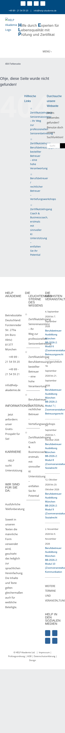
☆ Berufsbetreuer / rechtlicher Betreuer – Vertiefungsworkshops (33, 409)
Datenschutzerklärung (45, 656)
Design (32, 660)
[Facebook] (47, 633)
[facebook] (23, 3)
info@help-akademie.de (45, 10)
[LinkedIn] (47, 641)
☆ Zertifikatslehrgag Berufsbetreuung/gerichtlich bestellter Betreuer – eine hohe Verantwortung (33, 369)
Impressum (44, 652)
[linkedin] (36, 3)
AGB (29, 656)
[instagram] (29, 3)
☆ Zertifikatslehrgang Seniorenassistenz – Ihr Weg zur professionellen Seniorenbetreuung (33, 328)
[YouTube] (54, 641)
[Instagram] (54, 633)
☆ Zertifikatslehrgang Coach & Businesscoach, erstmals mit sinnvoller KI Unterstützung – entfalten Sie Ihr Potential (41, 230)
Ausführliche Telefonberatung (14, 506)
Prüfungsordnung (16, 656)
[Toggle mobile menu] (57, 51)
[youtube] (42, 3)
